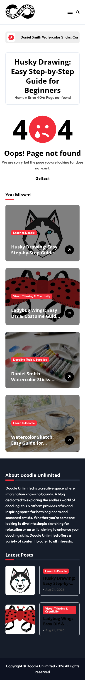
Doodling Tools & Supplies (30, 359)
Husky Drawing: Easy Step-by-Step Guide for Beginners (34, 253)
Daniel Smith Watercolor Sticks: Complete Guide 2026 (34, 379)
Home (19, 97)
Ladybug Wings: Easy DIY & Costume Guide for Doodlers (35, 316)
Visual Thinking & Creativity (31, 296)
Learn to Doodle (24, 232)
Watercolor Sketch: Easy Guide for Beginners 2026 (32, 443)
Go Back (43, 178)
